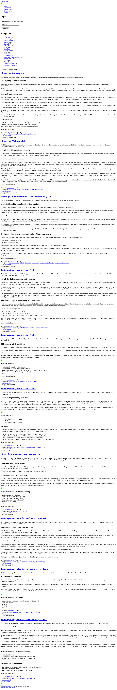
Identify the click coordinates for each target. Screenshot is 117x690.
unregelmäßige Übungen (47, 263)
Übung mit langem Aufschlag (31, 612)
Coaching (7, 42)
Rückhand (21, 189)
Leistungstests (8, 54)
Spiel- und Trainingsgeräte (12, 57)
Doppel (6, 44)
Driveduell (16, 381)
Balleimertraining (14, 263)
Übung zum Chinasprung (12, 73)
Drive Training (13, 447)
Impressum (7, 7)
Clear (17, 511)
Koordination (8, 50)
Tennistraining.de (7, 686)
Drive (19, 134)
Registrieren (4, 1)
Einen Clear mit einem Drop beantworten (20, 454)
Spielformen (7, 58)
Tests (5, 62)
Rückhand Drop (40, 562)
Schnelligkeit (8, 55)
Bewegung (12, 511)
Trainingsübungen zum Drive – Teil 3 (18, 270)
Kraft (5, 52)
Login (6, 12)
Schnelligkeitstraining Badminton (29, 263)
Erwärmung (7, 45)
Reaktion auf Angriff (26, 381)
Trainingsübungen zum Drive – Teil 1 (18, 388)
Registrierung (8, 9)
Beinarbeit (31, 328)
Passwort (4, 24)
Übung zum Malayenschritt (13, 141)
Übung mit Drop (30, 678)
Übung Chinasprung (31, 134)
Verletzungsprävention (10, 65)
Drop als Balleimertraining (27, 562)
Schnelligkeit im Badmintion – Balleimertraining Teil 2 (26, 196)
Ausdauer (7, 39)
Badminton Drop (14, 678)
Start (5, 6)
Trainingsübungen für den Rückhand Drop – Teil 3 (24, 518)
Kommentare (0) (6, 135)
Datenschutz (8, 11)
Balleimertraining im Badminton (18, 328)
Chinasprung (13, 134)
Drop (22, 134)
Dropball (22, 678)
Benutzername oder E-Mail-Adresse (12, 21)
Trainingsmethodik (9, 63)
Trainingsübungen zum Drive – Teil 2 (18, 335)
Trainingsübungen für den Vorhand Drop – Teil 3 (24, 619)
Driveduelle (21, 447)
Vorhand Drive (40, 447)
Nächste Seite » (5, 681)
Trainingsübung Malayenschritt (34, 189)
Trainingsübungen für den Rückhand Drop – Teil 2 (24, 569)
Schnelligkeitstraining (41, 328)
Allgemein (7, 37)
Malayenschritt (13, 189)
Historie (6, 47)
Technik (6, 60)
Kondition (7, 49)
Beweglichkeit (8, 40)
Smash (35, 381)
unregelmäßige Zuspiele (62, 263)
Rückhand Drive (30, 447)
